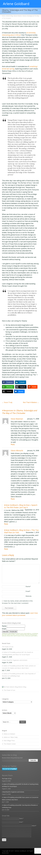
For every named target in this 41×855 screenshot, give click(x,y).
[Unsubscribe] (38, 760)
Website (28, 596)
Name (28, 586)
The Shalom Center (10, 744)
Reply (13, 444)
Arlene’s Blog (22, 687)
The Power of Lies (7, 647)
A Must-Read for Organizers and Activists (14, 660)
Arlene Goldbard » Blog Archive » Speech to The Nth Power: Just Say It (20, 506)
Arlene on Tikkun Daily (11, 737)
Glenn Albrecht (17, 450)
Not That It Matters (31, 402)
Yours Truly (7, 402)
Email (28, 591)
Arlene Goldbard (16, 4)
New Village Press (9, 740)
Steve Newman (17, 419)
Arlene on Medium (9, 734)
